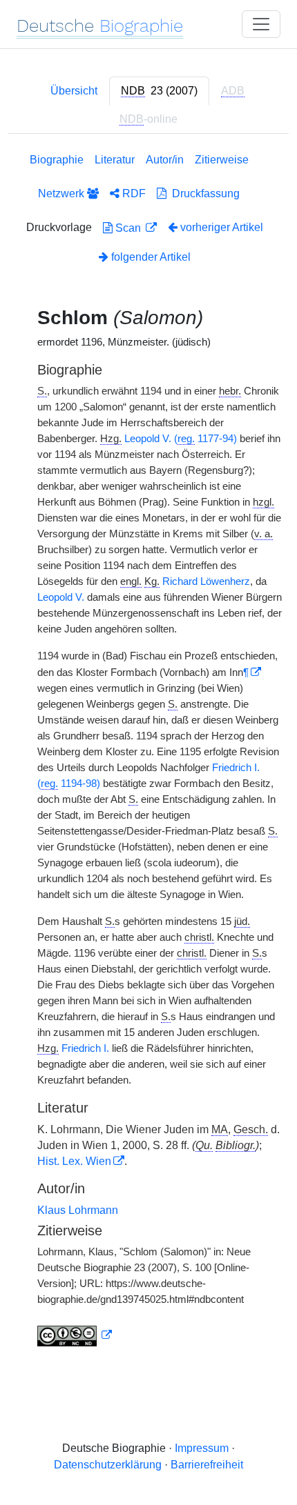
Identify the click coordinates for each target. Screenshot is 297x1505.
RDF (132, 193)
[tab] (159, 91)
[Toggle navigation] (261, 24)
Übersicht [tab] (73, 91)
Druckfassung (203, 193)
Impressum (202, 1448)
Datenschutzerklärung (108, 1465)
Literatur (115, 160)
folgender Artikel (149, 257)
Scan (128, 228)
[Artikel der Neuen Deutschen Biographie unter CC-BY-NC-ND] (74, 1335)
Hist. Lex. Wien (74, 1161)
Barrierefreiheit (207, 1465)
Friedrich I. (85, 1048)
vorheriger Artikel (221, 227)
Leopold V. (60, 597)
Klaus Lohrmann (77, 1210)
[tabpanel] (148, 752)
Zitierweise (222, 160)
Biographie (57, 160)
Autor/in (165, 160)
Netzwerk (62, 193)
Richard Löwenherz (206, 581)
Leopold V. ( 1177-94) (180, 438)
